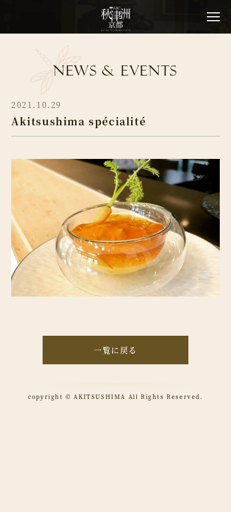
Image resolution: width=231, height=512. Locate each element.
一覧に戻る (115, 349)
